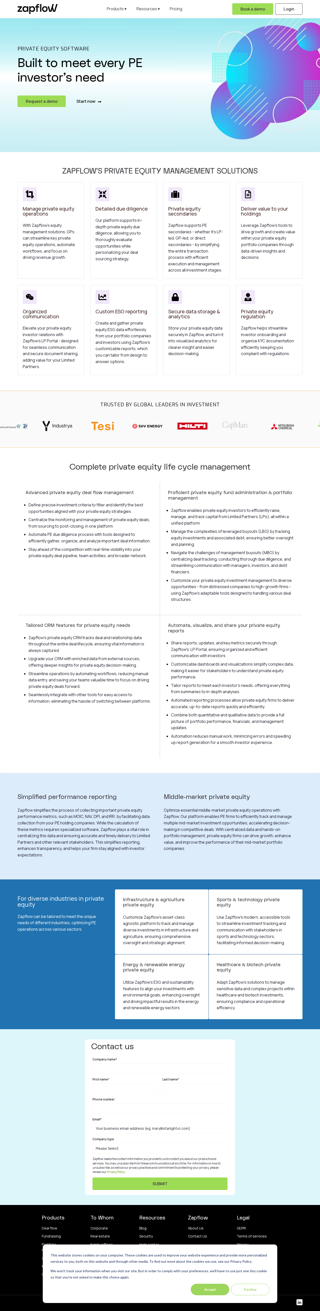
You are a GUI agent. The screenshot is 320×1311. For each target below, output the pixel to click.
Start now (86, 101)
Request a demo (42, 101)
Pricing (176, 9)
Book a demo (252, 9)
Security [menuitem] (146, 1236)
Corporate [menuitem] (99, 1228)
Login (289, 9)
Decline (250, 1289)
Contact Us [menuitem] (197, 1236)
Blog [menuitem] (142, 1228)
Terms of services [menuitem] (252, 1236)
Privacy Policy (116, 1172)
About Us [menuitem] (196, 1228)
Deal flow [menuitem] (49, 1228)
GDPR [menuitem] (241, 1228)
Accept (210, 1289)
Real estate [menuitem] (100, 1236)
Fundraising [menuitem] (51, 1236)
